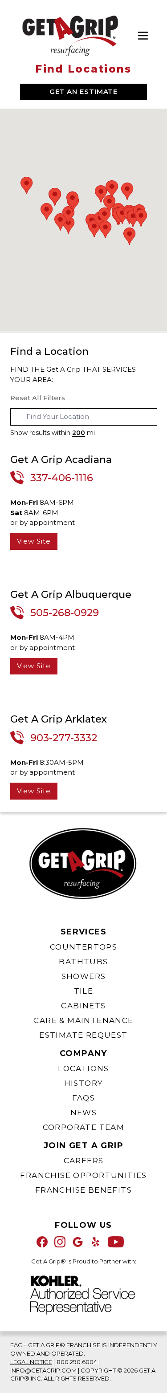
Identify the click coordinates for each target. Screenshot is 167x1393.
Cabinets (83, 1005)
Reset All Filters (37, 398)
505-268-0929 (64, 612)
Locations (83, 1068)
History (83, 1083)
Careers (84, 1160)
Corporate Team (84, 1127)
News (83, 1112)
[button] (109, 204)
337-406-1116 (61, 477)
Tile (84, 991)
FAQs (83, 1097)
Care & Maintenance (83, 1020)
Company (83, 1053)
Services (83, 932)
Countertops (83, 946)
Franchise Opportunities (83, 1175)
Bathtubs (83, 961)
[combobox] (83, 417)
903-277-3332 (63, 737)
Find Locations (83, 69)
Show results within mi (52, 432)
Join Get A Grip (83, 1145)
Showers (83, 976)
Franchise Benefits (83, 1190)
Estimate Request (83, 1035)
